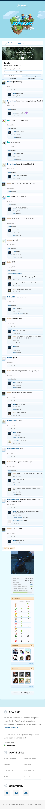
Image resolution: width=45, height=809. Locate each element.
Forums (7, 764)
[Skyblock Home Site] (7, 793)
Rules (6, 776)
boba (14, 235)
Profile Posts (13, 76)
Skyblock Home (10, 758)
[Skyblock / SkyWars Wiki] (16, 793)
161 (31, 584)
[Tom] (21, 658)
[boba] (28, 674)
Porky (9, 358)
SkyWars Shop (30, 758)
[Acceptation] (28, 651)
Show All (30, 663)
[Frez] (21, 651)
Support (27, 776)
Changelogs (8, 770)
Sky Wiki (27, 764)
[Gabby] (28, 658)
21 (31, 669)
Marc (9, 82)
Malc (9, 90)
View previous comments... (16, 273)
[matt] (15, 658)
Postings (13, 78)
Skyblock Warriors (11, 728)
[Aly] (21, 681)
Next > (12, 548)
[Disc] (21, 674)
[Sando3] (15, 651)
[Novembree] (28, 681)
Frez (14, 137)
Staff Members (29, 770)
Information (31, 78)
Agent (14, 257)
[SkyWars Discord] (26, 793)
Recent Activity (31, 76)
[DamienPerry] (15, 674)
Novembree (11, 101)
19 (31, 645)
